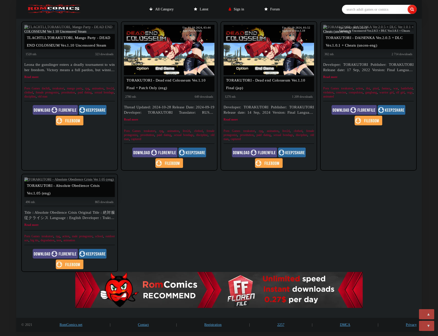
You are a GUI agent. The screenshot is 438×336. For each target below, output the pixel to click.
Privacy (411, 325)
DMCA (345, 325)
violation (328, 92)
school (99, 236)
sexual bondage (104, 92)
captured (136, 139)
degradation (47, 240)
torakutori (58, 88)
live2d (110, 88)
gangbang (371, 92)
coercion (341, 92)
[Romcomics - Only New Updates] (54, 9)
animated (328, 96)
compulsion (356, 92)
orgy (410, 92)
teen (59, 240)
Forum (275, 9)
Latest (204, 9)
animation (98, 88)
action (359, 88)
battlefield (407, 88)
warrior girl (386, 92)
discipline (30, 96)
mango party (75, 88)
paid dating (85, 92)
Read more (31, 77)
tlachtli (46, 88)
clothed (28, 92)
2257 (280, 325)
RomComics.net (71, 325)
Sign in (239, 9)
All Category (164, 9)
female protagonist (47, 92)
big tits (34, 240)
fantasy (386, 88)
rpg (87, 88)
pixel (376, 88)
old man (42, 96)
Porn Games (32, 88)
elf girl (400, 92)
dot (368, 88)
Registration (213, 325)
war (395, 88)
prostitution (68, 92)
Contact (143, 325)
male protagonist (82, 236)
